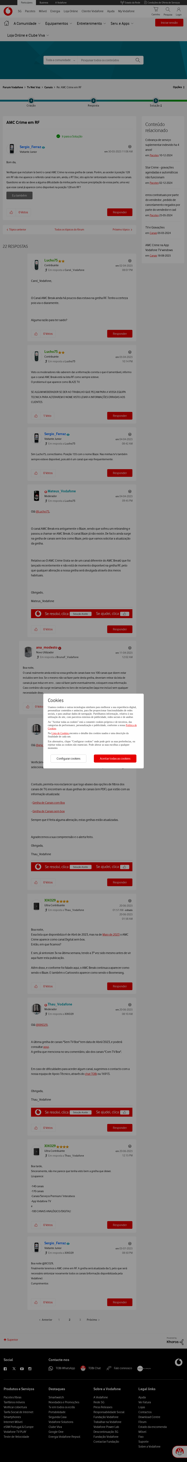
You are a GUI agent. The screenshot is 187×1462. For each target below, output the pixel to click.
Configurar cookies (68, 758)
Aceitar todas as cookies (115, 758)
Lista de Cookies (60, 733)
